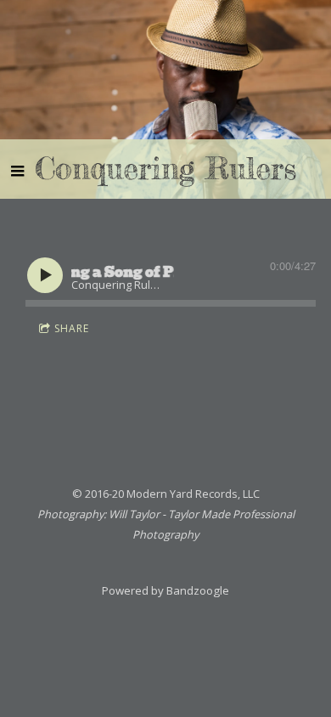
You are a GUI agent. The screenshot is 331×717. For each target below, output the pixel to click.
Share (71, 328)
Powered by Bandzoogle (165, 590)
